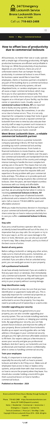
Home (11, 37)
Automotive (39, 405)
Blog (20, 37)
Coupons (25, 408)
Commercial (27, 405)
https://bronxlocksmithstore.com (33, 399)
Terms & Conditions (13, 411)
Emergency (15, 408)
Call (25, 422)
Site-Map (35, 411)
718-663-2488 (30, 21)
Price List (26, 411)
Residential (17, 405)
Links (42, 411)
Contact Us (35, 408)
